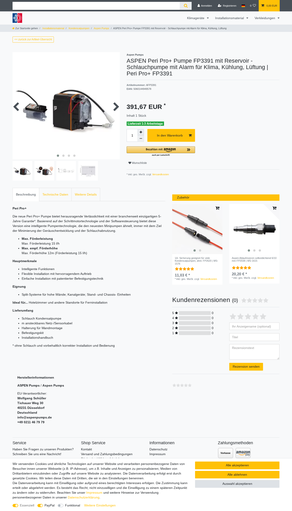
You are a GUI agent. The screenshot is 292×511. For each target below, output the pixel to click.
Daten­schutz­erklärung (83, 497)
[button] (161, 151)
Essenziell (27, 505)
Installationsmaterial (230, 18)
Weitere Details (86, 194)
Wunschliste (139, 163)
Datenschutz (158, 449)
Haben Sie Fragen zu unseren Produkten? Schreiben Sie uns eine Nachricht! (43, 451)
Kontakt (86, 449)
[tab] (26, 194)
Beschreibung (26, 194)
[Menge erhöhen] (141, 132)
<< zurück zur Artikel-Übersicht (33, 39)
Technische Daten (55, 194)
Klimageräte (196, 18)
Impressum (157, 454)
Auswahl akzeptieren (237, 483)
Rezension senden (246, 366)
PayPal (49, 505)
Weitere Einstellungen (100, 505)
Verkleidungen (265, 18)
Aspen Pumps (101, 28)
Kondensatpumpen (78, 28)
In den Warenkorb (170, 135)
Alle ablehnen (237, 474)
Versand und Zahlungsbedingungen (107, 454)
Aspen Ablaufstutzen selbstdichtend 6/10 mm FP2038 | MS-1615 (254, 259)
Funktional (72, 505)
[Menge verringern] (141, 138)
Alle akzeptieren (237, 465)
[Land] (243, 5)
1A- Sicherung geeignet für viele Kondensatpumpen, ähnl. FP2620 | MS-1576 (196, 261)
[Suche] (185, 6)
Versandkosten (160, 174)
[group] (197, 229)
